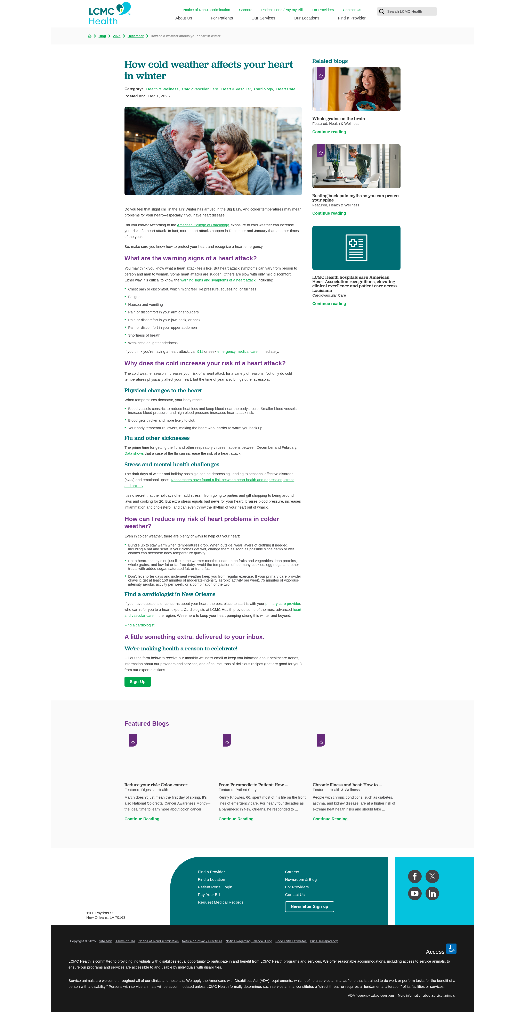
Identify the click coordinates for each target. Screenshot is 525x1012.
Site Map (105, 941)
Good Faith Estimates (291, 941)
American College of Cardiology (203, 225)
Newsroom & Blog (301, 879)
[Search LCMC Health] (381, 11)
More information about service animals (426, 995)
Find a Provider (352, 18)
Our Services (263, 18)
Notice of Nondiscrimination (158, 941)
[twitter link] (432, 876)
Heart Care (286, 89)
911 (200, 351)
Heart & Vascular (236, 89)
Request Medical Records (221, 902)
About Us (183, 18)
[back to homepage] (89, 36)
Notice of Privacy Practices (202, 941)
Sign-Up (137, 681)
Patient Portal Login (215, 887)
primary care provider (282, 603)
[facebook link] (415, 876)
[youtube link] (415, 893)
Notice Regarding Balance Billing (249, 941)
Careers (245, 10)
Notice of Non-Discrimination (206, 10)
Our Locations (306, 18)
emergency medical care (237, 351)
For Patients (222, 18)
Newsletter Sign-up (309, 906)
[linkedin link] (432, 893)
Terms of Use (125, 941)
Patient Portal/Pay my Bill (282, 10)
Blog (102, 36)
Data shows (134, 453)
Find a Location (211, 879)
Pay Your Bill (209, 894)
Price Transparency (324, 941)
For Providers (323, 10)
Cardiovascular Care (200, 89)
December (136, 36)
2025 (116, 36)
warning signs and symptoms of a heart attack (218, 280)
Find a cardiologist (139, 625)
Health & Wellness (162, 89)
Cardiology (263, 89)
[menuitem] (183, 19)
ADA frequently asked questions (371, 995)
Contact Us (352, 10)
